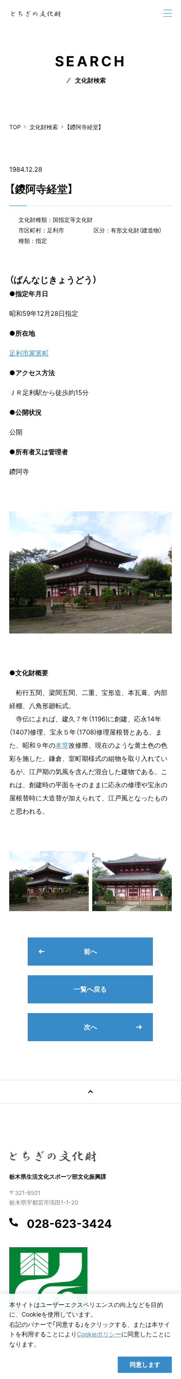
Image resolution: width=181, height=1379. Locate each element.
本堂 (62, 745)
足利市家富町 (29, 353)
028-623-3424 (69, 1224)
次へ (90, 1027)
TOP (15, 126)
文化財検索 (43, 126)
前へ (90, 951)
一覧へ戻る (90, 989)
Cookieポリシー (99, 1334)
